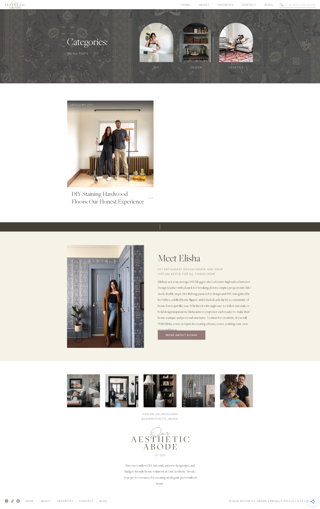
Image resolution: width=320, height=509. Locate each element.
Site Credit (306, 501)
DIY (90, 104)
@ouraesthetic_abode (160, 418)
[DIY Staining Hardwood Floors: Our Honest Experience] (110, 144)
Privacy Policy (282, 501)
